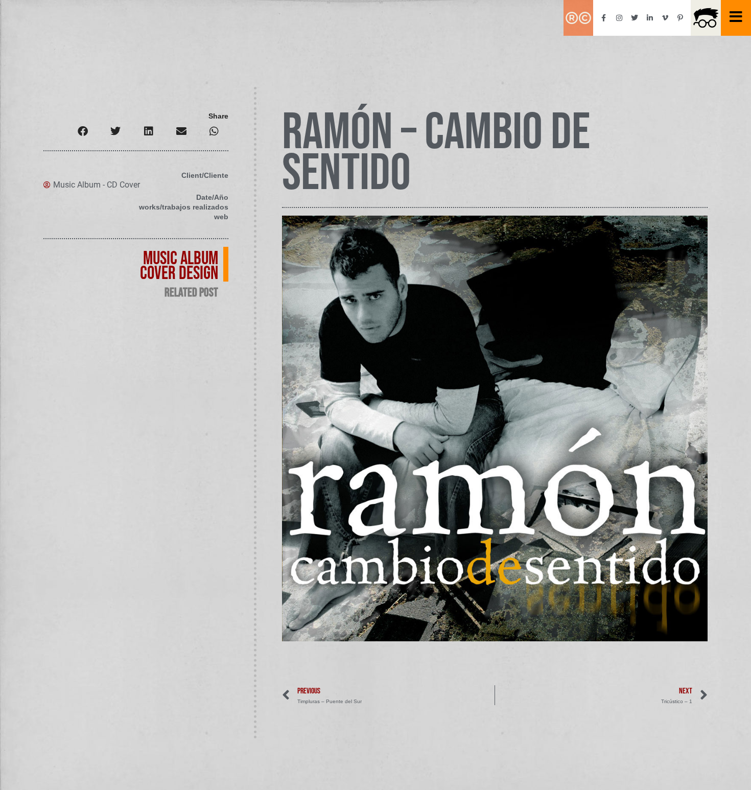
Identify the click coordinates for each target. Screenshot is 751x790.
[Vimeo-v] (665, 18)
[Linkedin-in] (650, 18)
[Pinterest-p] (680, 18)
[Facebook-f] (604, 18)
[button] (83, 131)
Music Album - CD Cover (96, 185)
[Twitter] (634, 18)
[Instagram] (619, 18)
